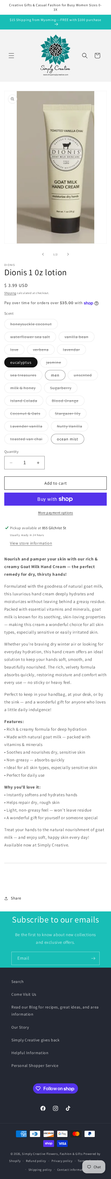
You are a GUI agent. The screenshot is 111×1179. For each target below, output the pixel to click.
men (55, 375)
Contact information (72, 1170)
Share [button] (16, 898)
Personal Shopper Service (34, 1065)
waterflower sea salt (33, 338)
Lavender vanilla (29, 427)
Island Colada (26, 402)
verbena (44, 351)
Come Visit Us (23, 994)
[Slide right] (68, 254)
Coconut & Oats (28, 415)
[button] (11, 55)
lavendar (74, 351)
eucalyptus (21, 362)
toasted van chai (29, 440)
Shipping (10, 293)
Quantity (11, 451)
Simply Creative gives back (35, 1040)
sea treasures (26, 376)
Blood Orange (68, 402)
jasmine (56, 363)
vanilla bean (79, 338)
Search (17, 981)
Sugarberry (63, 389)
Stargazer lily (71, 415)
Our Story (20, 1027)
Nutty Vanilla (72, 427)
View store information (31, 543)
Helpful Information (29, 1052)
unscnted (86, 376)
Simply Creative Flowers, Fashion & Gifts (52, 1154)
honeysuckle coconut (34, 325)
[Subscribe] (93, 958)
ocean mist (67, 439)
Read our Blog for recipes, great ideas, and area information (55, 1010)
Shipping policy (40, 1170)
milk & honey (26, 389)
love (17, 351)
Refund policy (36, 1161)
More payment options (55, 512)
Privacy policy (62, 1161)
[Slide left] (43, 254)
